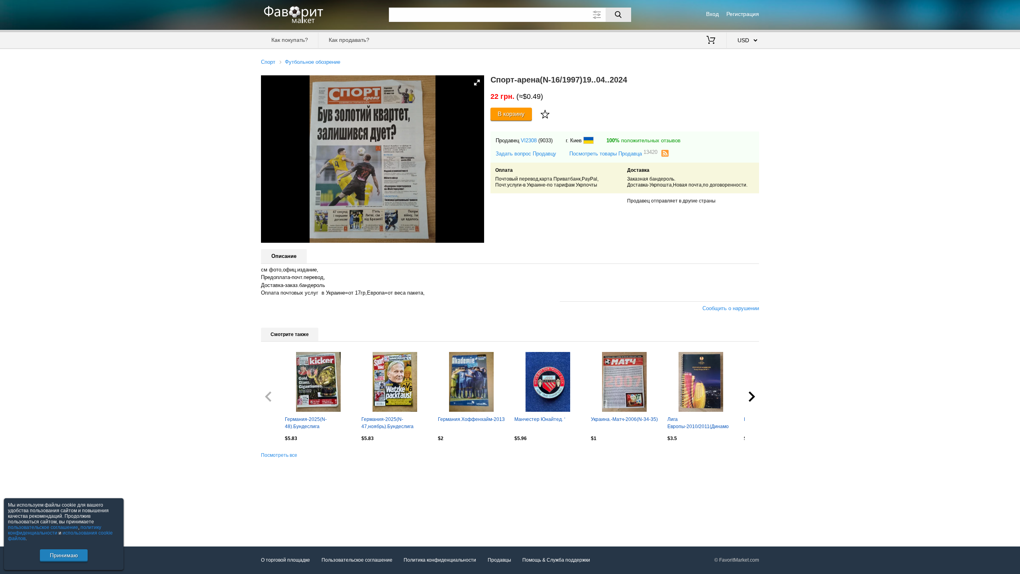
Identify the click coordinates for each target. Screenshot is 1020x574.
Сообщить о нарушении (730, 308)
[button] (477, 82)
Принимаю (64, 555)
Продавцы (499, 560)
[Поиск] (618, 15)
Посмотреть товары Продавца (613, 153)
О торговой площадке (285, 560)
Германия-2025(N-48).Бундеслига (306, 423)
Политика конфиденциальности (440, 560)
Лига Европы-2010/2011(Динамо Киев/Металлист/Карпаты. (698, 424)
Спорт (268, 62)
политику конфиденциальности (54, 530)
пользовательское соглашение (43, 527)
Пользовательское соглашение (357, 560)
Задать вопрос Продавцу (526, 154)
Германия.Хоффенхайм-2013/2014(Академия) (471, 419)
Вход (712, 14)
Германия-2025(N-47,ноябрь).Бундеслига (387, 423)
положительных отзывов (643, 141)
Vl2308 (529, 141)
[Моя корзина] (711, 40)
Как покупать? (289, 40)
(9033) (545, 141)
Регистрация (742, 14)
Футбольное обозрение (312, 62)
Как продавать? (349, 40)
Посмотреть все (279, 455)
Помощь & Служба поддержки (556, 560)
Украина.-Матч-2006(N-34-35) (624, 419)
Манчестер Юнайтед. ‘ (539, 419)
